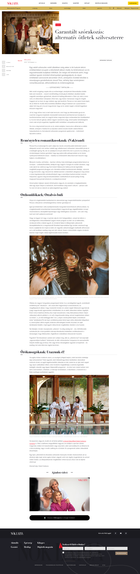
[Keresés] (110, 8)
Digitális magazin (101, 3)
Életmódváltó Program (13, 8)
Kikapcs (65, 3)
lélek (84, 8)
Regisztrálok (134, 8)
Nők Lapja (12, 3)
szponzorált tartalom (106, 60)
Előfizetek (133, 3)
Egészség (53, 3)
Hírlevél (119, 8)
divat (50, 8)
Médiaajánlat (94, 565)
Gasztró (76, 3)
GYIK (103, 565)
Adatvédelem (71, 565)
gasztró (99, 8)
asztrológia (67, 8)
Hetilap (87, 3)
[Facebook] (113, 8)
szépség (34, 8)
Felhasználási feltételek (54, 565)
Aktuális (42, 3)
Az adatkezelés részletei (84, 557)
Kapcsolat (82, 565)
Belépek (127, 8)
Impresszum (38, 565)
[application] (59, 494)
